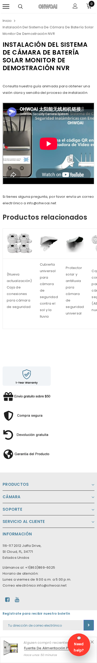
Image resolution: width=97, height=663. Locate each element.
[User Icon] (75, 6)
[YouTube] (17, 599)
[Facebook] (7, 599)
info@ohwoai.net (51, 585)
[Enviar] (89, 625)
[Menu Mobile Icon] (6, 6)
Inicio (7, 20)
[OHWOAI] (27, 414)
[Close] (92, 642)
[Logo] (48, 6)
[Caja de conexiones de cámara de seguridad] (19, 243)
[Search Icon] (20, 6)
